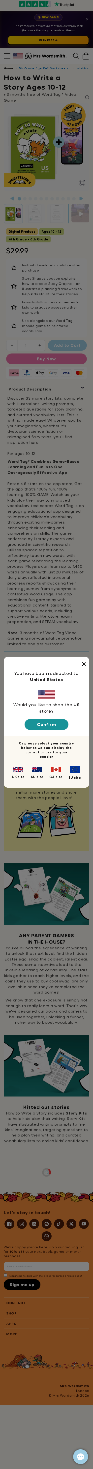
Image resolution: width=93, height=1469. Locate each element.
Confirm (46, 724)
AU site (37, 777)
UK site (18, 777)
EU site (74, 778)
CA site (56, 777)
